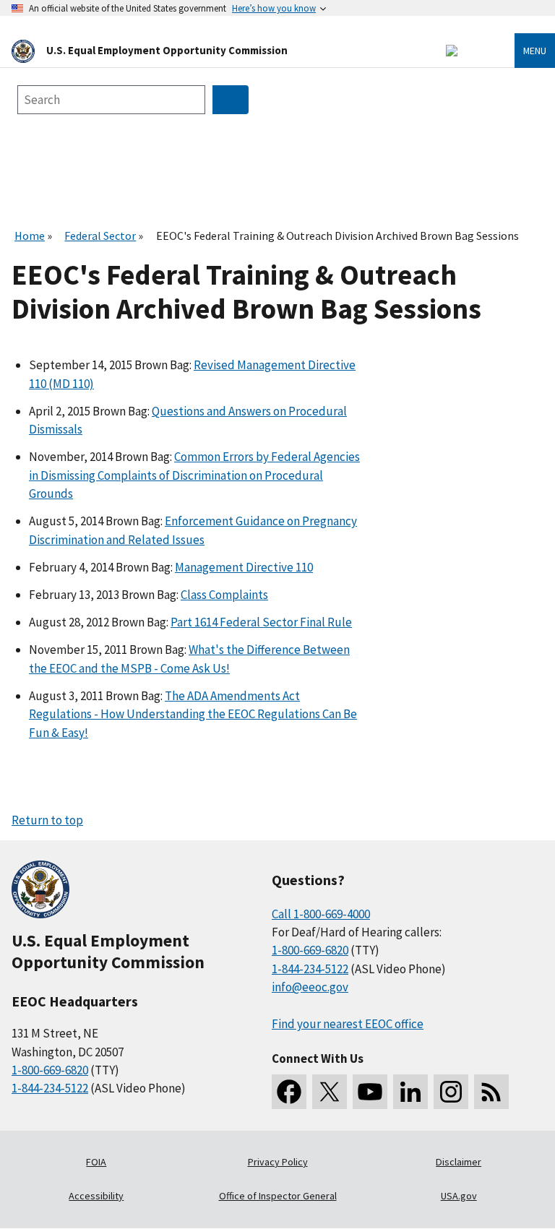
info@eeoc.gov (310, 987)
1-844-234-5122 (50, 1088)
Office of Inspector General (278, 1195)
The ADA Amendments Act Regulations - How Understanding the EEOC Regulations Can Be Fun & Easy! (193, 714)
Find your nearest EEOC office (347, 1024)
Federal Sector (100, 235)
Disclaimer (458, 1161)
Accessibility (96, 1195)
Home (29, 235)
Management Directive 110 (244, 567)
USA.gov (459, 1195)
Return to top (47, 820)
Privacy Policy (278, 1161)
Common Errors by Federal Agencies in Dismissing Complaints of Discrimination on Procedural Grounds (194, 475)
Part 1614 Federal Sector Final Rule (261, 622)
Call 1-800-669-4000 (321, 914)
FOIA (96, 1161)
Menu (534, 50)
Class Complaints (224, 595)
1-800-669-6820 (50, 1070)
